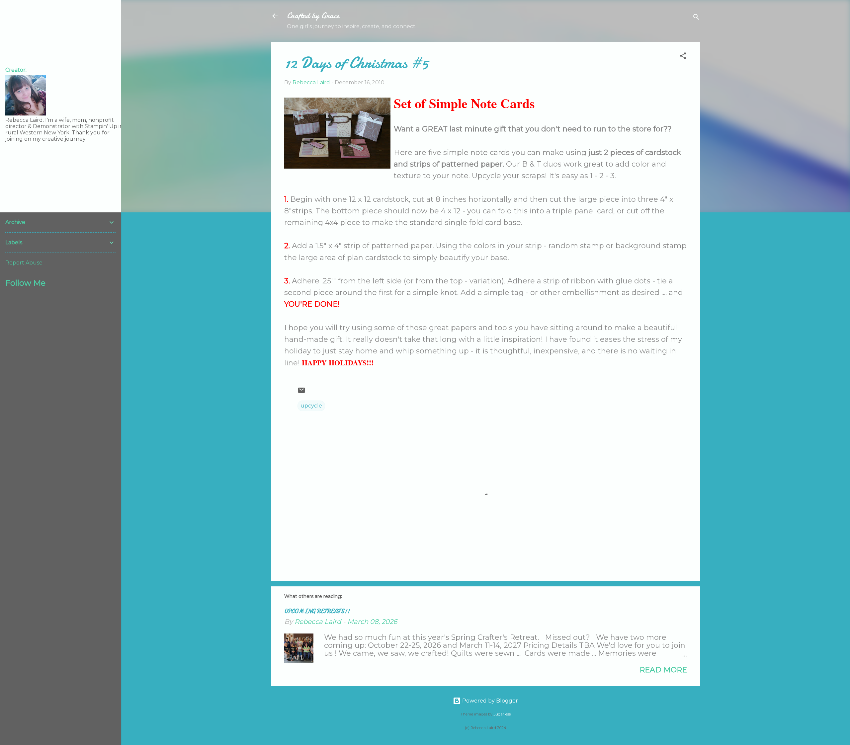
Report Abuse (23, 263)
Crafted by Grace (313, 15)
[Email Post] (301, 392)
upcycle (311, 406)
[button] (683, 57)
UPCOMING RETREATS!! (317, 611)
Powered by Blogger (489, 701)
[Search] (696, 18)
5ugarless (502, 714)
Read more (663, 669)
